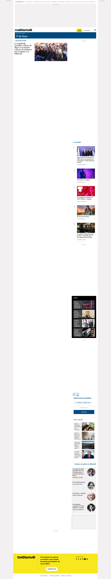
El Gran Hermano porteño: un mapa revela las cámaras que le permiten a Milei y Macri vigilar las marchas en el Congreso (77, 305)
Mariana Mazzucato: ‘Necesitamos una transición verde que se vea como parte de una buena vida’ (77, 426)
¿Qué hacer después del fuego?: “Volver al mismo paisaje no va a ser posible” (77, 445)
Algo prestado (95, 1)
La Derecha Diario (54, 1)
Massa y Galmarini (68, 1)
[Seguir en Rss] (87, 559)
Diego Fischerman (81, 182)
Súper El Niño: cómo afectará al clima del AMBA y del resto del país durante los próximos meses (77, 436)
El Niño (91, 1)
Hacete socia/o (79, 31)
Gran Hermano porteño (37, 1)
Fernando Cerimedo (46, 1)
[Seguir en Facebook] (78, 559)
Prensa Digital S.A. (44, 575)
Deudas (73, 1)
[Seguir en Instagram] (82, 559)
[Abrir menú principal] (95, 30)
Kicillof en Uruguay (61, 1)
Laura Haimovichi (81, 219)
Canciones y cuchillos (83, 180)
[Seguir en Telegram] (80, 559)
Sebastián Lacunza (81, 239)
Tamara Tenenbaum (81, 201)
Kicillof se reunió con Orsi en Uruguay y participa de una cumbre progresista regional (77, 323)
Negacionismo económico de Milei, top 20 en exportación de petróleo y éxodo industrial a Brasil (85, 160)
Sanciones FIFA (78, 1)
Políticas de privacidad (54, 575)
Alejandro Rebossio (81, 164)
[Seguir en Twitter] (76, 559)
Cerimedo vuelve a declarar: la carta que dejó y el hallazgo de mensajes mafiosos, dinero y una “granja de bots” (77, 332)
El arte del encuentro (83, 216)
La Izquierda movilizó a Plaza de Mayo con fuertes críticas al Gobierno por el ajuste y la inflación (23, 48)
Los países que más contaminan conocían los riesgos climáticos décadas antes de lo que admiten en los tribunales (77, 454)
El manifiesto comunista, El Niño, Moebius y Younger (85, 198)
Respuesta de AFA (85, 1)
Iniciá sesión (87, 30)
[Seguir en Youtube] (85, 559)
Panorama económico (29, 1)
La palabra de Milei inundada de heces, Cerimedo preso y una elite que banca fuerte (85, 235)
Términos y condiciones (66, 575)
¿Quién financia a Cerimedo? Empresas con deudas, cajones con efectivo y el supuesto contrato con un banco (77, 314)
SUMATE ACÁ (52, 569)
